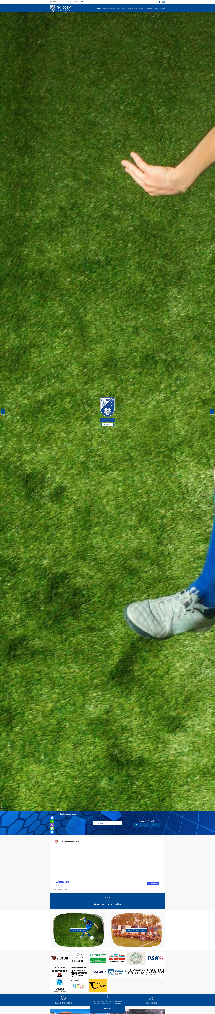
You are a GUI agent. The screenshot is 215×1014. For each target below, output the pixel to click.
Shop (135, 8)
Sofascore (65, 889)
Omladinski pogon (142, 825)
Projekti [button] (156, 8)
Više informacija (116, 1003)
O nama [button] (105, 8)
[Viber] (68, 825)
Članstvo (130, 8)
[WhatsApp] (68, 821)
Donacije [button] (141, 8)
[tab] (1, 804)
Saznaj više (107, 424)
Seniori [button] (124, 8)
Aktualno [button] (98, 8)
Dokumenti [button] (149, 8)
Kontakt (162, 8)
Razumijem (107, 1008)
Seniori (155, 825)
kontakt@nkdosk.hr (78, 2)
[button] (3, 411)
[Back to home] (61, 8)
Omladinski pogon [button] (114, 8)
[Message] (68, 828)
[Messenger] (68, 832)
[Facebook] (68, 818)
